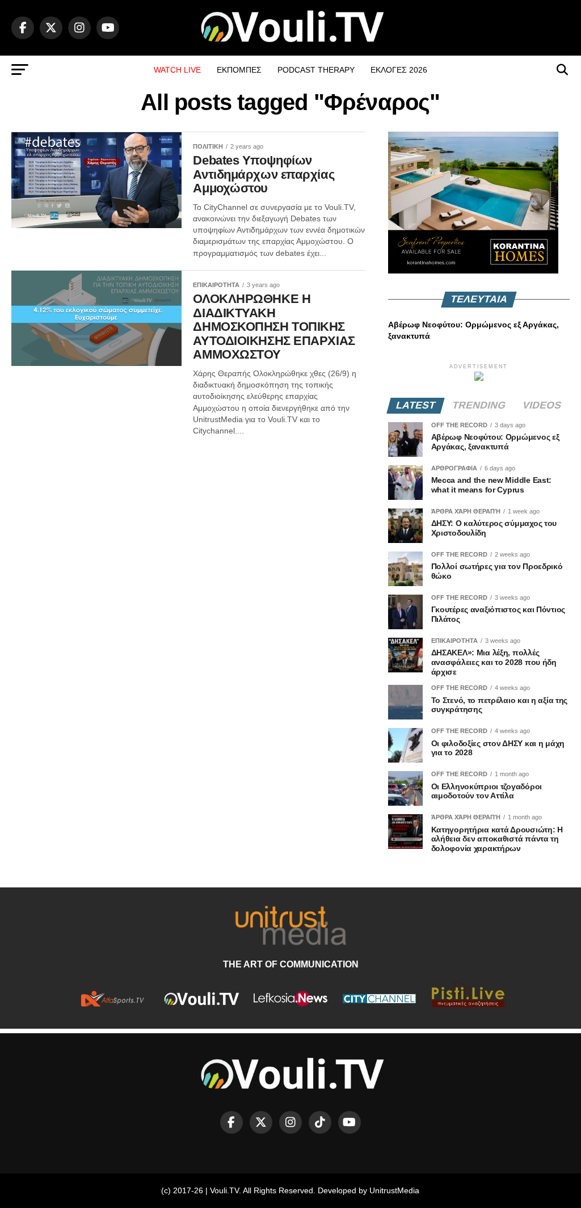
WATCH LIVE (177, 69)
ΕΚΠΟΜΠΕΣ (239, 69)
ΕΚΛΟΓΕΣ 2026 (399, 69)
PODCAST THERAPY (316, 69)
